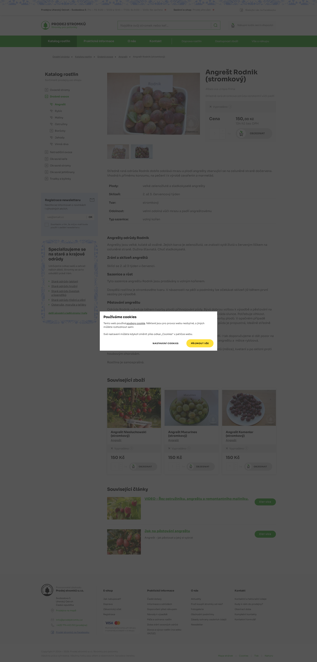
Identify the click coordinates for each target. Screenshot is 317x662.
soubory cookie (135, 323)
